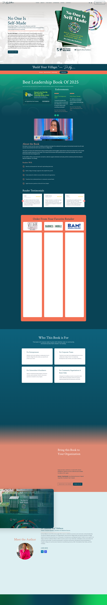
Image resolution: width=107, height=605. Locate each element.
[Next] (58, 112)
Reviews (41, 72)
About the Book (47, 72)
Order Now (63, 72)
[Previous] (55, 112)
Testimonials (54, 72)
